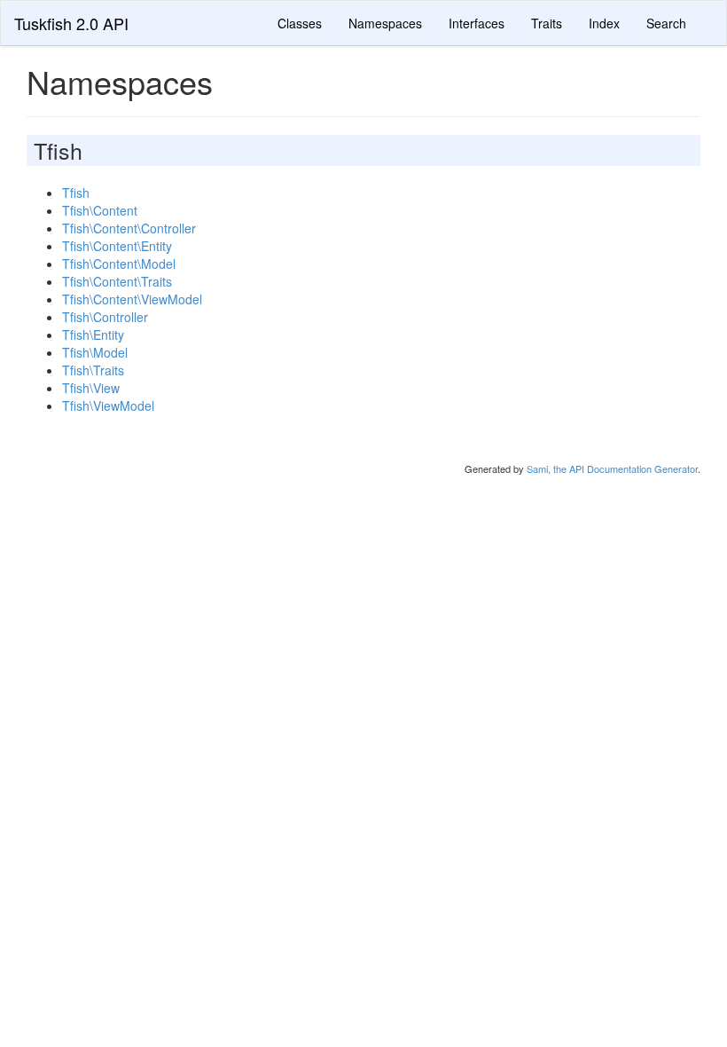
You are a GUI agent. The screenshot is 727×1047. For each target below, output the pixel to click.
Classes (300, 23)
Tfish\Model (95, 352)
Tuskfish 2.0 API (71, 23)
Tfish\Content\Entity (117, 246)
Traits (546, 23)
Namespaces (385, 23)
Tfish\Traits (93, 370)
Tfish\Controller (105, 317)
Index (604, 23)
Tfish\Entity (93, 334)
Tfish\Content (99, 210)
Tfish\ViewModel (108, 405)
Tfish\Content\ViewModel (132, 299)
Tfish (76, 192)
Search (666, 23)
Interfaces (476, 23)
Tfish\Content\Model (119, 263)
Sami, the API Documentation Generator (612, 468)
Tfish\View (91, 388)
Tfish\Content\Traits (117, 281)
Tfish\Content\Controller (129, 228)
